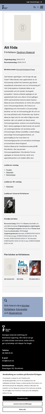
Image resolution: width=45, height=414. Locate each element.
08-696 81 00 (7, 353)
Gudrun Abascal (26, 52)
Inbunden (9, 172)
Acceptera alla (22, 398)
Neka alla (22, 409)
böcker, (26, 305)
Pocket (9, 170)
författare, (9, 309)
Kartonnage (10, 175)
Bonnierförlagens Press (25, 69)
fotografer (21, 309)
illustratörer (15, 313)
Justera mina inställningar (22, 404)
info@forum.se (8, 361)
